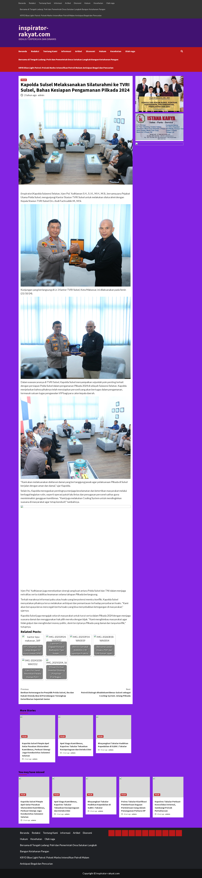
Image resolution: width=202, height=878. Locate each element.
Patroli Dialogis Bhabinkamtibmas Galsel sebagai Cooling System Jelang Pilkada (106, 692)
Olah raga (110, 3)
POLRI (23, 80)
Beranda (22, 3)
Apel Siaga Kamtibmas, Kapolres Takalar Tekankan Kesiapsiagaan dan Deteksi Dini (75, 746)
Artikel (68, 3)
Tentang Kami (45, 3)
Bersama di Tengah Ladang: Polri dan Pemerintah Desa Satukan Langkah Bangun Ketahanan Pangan (62, 9)
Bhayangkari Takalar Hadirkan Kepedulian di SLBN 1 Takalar (99, 804)
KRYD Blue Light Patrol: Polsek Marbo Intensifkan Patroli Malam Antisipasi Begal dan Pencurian (61, 15)
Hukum (87, 3)
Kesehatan (98, 3)
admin (41, 95)
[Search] (181, 51)
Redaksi (32, 3)
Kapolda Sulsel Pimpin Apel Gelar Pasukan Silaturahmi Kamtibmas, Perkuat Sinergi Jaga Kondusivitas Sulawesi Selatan (36, 749)
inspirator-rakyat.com (34, 31)
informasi (58, 3)
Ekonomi (77, 3)
